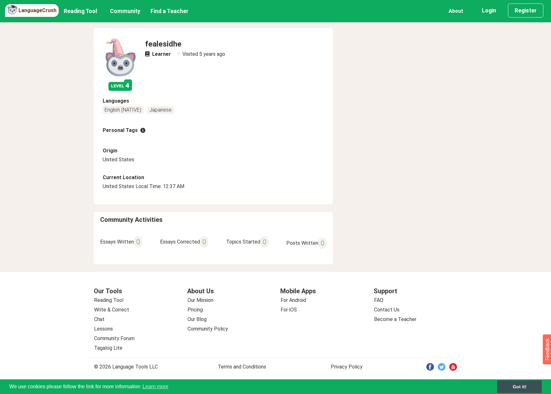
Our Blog (197, 319)
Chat (99, 319)
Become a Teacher (395, 319)
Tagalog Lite (108, 348)
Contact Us (387, 310)
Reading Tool (80, 11)
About (456, 11)
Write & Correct (111, 310)
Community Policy (207, 329)
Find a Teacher (169, 11)
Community (125, 11)
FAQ (378, 300)
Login (489, 10)
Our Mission (200, 300)
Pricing (195, 310)
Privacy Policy (347, 367)
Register (526, 10)
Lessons (103, 329)
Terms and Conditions (242, 367)
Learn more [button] (155, 386)
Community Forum (114, 338)
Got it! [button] (519, 386)
